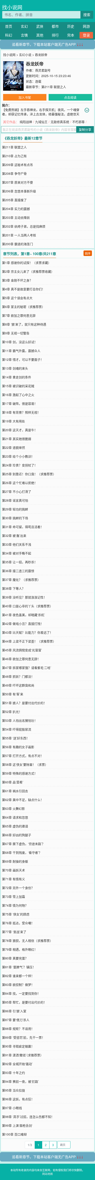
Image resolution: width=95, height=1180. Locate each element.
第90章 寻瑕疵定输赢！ (18, 1046)
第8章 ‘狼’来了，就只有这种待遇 (24, 324)
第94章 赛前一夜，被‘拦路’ (20, 1081)
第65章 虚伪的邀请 (15, 826)
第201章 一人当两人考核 (19, 235)
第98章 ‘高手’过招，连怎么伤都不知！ (28, 1116)
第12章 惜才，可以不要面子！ (23, 359)
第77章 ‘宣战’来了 (14, 932)
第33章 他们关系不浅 (16, 544)
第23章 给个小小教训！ (18, 456)
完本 (70, 35)
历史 (70, 26)
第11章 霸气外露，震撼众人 (21, 350)
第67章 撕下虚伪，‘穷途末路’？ (23, 843)
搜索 (86, 14)
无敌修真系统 (60, 122)
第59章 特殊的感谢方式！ (19, 773)
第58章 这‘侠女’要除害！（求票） (25, 764)
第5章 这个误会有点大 (17, 298)
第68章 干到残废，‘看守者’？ (22, 852)
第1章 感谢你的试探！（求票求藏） (26, 262)
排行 (55, 35)
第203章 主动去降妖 (16, 217)
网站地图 (47, 1174)
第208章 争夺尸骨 (14, 173)
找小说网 (12, 7)
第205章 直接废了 (14, 200)
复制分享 (85, 129)
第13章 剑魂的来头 (15, 368)
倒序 (88, 253)
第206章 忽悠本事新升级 (19, 191)
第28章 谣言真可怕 (15, 500)
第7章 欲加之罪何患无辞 (19, 315)
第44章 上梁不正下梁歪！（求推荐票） (29, 641)
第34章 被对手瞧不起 (16, 553)
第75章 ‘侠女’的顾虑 (15, 914)
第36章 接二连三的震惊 (18, 571)
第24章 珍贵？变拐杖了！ (19, 465)
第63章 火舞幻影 (13, 808)
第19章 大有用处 (13, 421)
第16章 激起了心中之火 (18, 394)
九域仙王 (41, 122)
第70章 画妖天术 (13, 870)
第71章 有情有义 (13, 879)
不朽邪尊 (78, 122)
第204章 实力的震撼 (16, 208)
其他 (39, 35)
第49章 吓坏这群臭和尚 (18, 685)
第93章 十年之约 (13, 1072)
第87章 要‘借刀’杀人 (15, 1020)
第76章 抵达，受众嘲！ (18, 923)
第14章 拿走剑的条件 (16, 377)
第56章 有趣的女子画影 (18, 747)
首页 (8, 26)
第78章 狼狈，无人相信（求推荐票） (27, 940)
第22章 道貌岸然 (13, 447)
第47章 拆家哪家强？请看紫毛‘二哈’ (26, 667)
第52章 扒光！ (12, 711)
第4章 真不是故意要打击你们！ (23, 289)
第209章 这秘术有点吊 (17, 164)
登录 (86, 35)
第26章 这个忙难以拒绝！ (19, 482)
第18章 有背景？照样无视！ (21, 412)
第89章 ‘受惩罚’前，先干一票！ (23, 1037)
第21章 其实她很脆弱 (16, 438)
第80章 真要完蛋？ (15, 958)
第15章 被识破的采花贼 (18, 386)
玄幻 (24, 26)
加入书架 (25, 97)
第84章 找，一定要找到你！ (21, 993)
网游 (86, 26)
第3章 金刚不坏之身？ (17, 280)
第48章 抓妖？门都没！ (18, 676)
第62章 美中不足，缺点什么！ (23, 799)
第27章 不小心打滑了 (16, 491)
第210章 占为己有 (14, 156)
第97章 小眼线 (12, 1108)
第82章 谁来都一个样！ (18, 976)
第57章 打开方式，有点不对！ (23, 755)
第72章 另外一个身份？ (18, 887)
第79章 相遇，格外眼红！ (19, 949)
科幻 (8, 35)
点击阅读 (70, 97)
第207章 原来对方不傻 (17, 182)
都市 (55, 26)
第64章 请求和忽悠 (15, 817)
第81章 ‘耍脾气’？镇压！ (19, 967)
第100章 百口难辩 (14, 1134)
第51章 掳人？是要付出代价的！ (24, 703)
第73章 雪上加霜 (13, 896)
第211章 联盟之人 (53, 87)
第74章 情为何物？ (15, 905)
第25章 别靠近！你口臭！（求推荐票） (29, 474)
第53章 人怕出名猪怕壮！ (19, 720)
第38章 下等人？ (13, 588)
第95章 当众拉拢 (13, 1090)
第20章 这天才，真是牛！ (19, 430)
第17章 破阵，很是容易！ (19, 403)
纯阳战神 (26, 122)
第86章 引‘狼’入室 (14, 1011)
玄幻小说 (25, 54)
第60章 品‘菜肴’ (12, 782)
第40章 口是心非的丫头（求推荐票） (27, 606)
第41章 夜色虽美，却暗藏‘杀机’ (23, 615)
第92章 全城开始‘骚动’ (17, 1064)
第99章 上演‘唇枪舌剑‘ (17, 1125)
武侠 (39, 26)
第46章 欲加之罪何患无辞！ (21, 659)
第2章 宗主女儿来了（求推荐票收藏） (28, 271)
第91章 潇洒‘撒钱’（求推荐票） (22, 1055)
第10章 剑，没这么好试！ (19, 342)
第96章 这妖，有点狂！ (18, 1099)
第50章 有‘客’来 (12, 694)
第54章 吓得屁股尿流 (16, 729)
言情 (24, 35)
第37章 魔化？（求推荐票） (21, 579)
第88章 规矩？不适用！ (18, 1028)
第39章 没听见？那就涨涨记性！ (24, 597)
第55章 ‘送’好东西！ (15, 738)
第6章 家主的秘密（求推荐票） (23, 306)
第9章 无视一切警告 (15, 333)
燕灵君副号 (43, 70)
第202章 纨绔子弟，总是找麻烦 (23, 226)
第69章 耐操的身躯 (15, 861)
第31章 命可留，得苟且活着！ (23, 527)
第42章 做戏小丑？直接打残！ (23, 623)
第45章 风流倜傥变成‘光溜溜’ (22, 650)
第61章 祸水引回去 (15, 791)
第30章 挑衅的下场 (15, 518)
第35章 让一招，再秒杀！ (19, 562)
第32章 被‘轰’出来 (14, 535)
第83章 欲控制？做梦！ (18, 984)
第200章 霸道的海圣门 (17, 244)
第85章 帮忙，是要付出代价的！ (24, 1002)
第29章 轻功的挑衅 (15, 509)
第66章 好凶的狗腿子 (16, 835)
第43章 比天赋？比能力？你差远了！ (27, 632)
